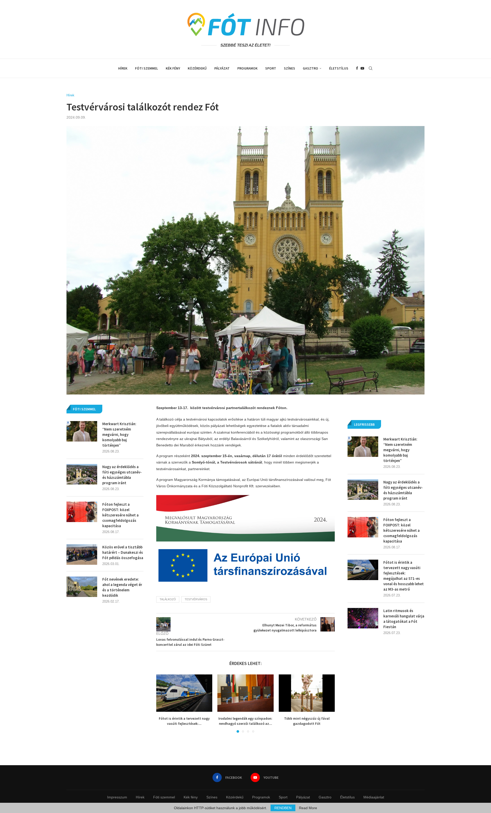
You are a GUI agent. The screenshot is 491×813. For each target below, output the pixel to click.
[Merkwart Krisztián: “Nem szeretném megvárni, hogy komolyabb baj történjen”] (363, 446)
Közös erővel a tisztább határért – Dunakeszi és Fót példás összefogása (122, 552)
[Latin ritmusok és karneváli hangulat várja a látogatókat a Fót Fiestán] (363, 618)
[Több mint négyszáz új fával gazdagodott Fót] (307, 693)
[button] (163, 703)
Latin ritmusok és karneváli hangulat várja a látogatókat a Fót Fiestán (403, 618)
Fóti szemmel (146, 68)
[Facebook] (357, 68)
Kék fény (173, 68)
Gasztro (310, 68)
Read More (308, 808)
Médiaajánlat (373, 797)
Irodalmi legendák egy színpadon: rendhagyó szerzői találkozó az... (245, 721)
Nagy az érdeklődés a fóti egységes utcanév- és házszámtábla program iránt (403, 490)
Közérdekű (197, 68)
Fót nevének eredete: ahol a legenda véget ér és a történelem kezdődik (122, 587)
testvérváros (196, 599)
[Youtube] (362, 68)
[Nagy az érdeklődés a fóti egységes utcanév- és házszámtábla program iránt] (363, 489)
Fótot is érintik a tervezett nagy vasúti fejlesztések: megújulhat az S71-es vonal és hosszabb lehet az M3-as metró (403, 576)
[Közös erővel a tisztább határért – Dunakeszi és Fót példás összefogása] (81, 554)
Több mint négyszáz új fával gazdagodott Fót (306, 721)
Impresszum (117, 797)
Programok (247, 68)
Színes (289, 68)
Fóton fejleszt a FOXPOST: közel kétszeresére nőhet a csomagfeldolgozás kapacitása (401, 530)
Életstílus (338, 68)
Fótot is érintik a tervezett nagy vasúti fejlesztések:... (184, 721)
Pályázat (222, 68)
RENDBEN (283, 808)
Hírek (122, 68)
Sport (270, 68)
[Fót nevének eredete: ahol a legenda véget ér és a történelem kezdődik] (81, 587)
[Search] (370, 68)
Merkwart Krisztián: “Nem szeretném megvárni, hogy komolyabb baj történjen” (400, 450)
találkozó (168, 599)
